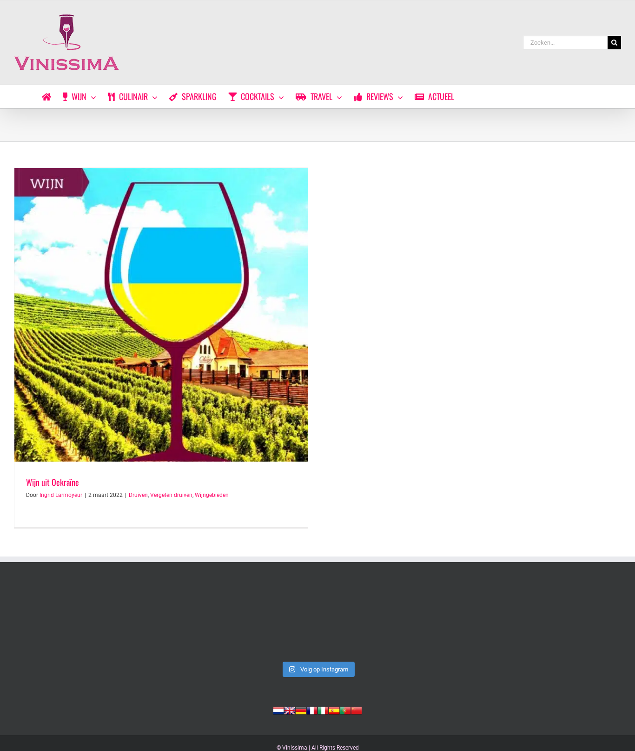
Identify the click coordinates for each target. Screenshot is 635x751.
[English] (289, 709)
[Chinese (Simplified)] (356, 709)
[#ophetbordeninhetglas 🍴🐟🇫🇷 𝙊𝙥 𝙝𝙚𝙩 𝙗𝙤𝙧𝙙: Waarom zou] (317, 621)
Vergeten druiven (171, 495)
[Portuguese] (345, 709)
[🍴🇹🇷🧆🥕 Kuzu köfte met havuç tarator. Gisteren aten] (73, 621)
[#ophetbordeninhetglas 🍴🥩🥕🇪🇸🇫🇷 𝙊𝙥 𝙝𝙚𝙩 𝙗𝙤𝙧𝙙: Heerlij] (440, 621)
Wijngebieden (212, 495)
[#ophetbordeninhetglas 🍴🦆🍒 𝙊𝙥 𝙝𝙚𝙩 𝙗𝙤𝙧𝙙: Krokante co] (562, 621)
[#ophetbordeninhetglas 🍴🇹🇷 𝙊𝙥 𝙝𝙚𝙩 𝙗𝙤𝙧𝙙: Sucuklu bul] (195, 621)
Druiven (138, 495)
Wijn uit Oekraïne (52, 482)
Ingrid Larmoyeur (61, 495)
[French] (312, 709)
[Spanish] (334, 709)
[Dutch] (278, 709)
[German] (300, 709)
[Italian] (323, 709)
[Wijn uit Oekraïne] (161, 315)
